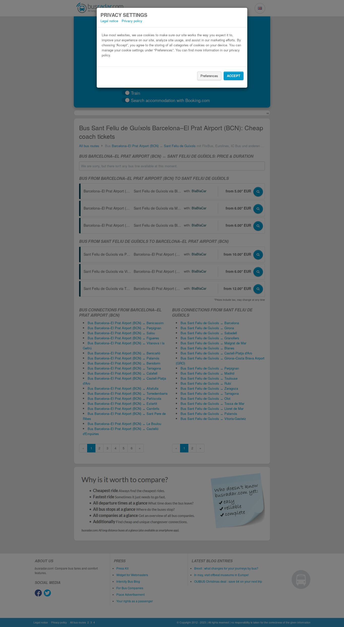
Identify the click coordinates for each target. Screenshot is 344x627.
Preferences (209, 75)
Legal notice (109, 20)
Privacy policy (132, 20)
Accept (233, 75)
